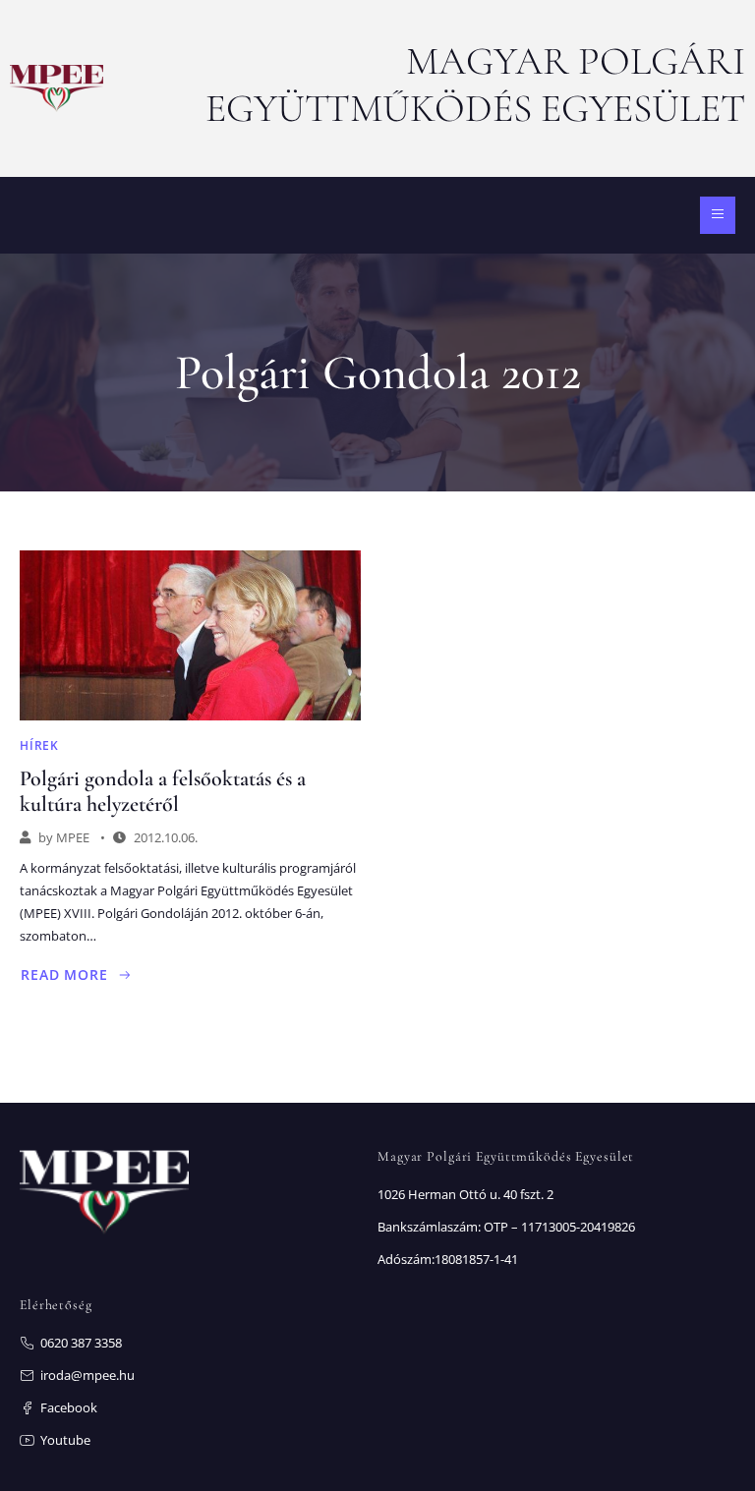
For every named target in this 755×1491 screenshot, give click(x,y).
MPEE (72, 837)
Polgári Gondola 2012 (378, 372)
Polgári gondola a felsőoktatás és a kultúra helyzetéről (163, 791)
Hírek (39, 746)
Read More (76, 975)
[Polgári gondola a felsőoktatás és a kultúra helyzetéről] (190, 635)
